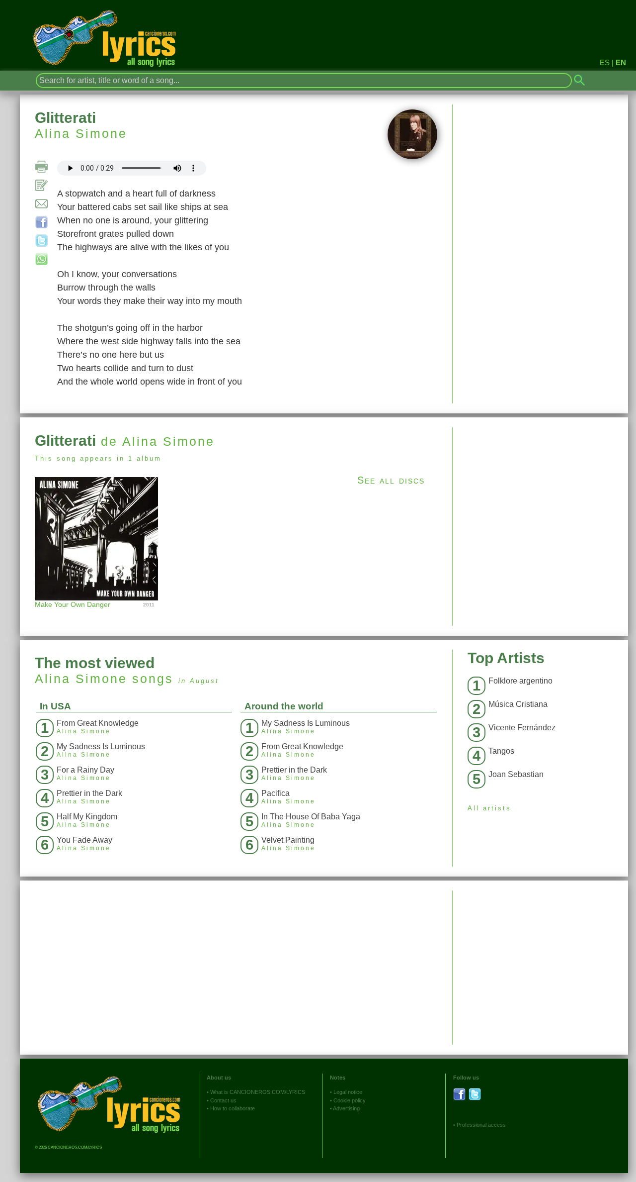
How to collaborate (232, 1108)
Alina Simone (81, 133)
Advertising (346, 1108)
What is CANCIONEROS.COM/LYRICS (257, 1092)
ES (605, 62)
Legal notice (347, 1092)
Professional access (481, 1125)
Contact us (223, 1100)
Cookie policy (349, 1100)
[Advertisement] (540, 497)
